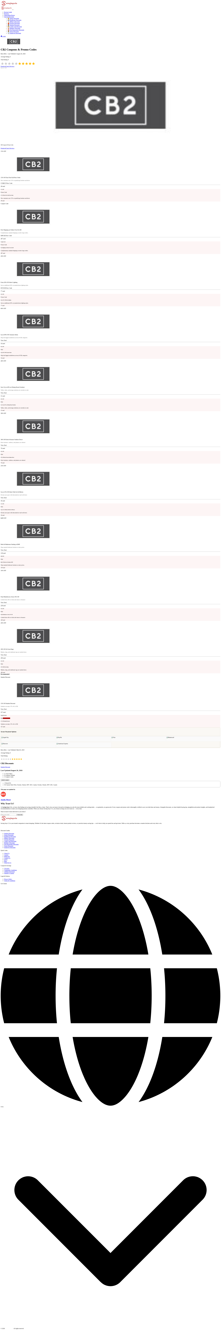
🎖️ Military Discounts (14, 21)
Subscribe (19, 814)
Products (3, 66)
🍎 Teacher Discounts (14, 23)
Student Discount (5, 767)
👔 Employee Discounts (14, 33)
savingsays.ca (9, 1328)
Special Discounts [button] (9, 17)
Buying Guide (8, 12)
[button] (110, 1107)
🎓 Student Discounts (14, 25)
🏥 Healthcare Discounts (14, 20)
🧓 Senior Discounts (13, 18)
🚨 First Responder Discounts (16, 30)
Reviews (6, 13)
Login (4, 36)
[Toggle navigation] (12, 9)
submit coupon (5, 780)
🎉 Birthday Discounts (14, 28)
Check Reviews (10, 66)
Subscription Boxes (9, 15)
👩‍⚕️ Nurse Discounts (13, 31)
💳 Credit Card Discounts (15, 26)
